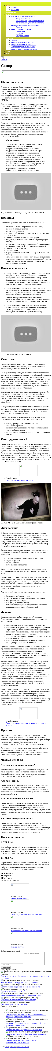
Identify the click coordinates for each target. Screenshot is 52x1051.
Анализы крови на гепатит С (13, 991)
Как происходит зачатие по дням (14, 1004)
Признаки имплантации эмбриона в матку (18, 1000)
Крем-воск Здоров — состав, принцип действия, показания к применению (26, 1024)
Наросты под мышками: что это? (19, 480)
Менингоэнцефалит (19, 898)
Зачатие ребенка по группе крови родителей (19, 982)
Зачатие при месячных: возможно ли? (26, 915)
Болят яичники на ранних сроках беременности (20, 987)
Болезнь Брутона (17, 947)
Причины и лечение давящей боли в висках (24, 1030)
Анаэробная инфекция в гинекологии (26, 931)
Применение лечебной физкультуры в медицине (26, 1034)
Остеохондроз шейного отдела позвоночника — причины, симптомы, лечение (26, 1016)
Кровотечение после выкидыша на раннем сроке (21, 995)
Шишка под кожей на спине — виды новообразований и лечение (21, 1041)
